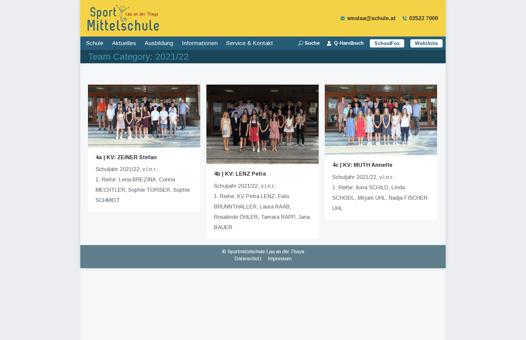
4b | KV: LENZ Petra (240, 174)
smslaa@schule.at (371, 18)
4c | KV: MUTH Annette (362, 165)
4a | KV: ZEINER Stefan (126, 157)
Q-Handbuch (349, 43)
